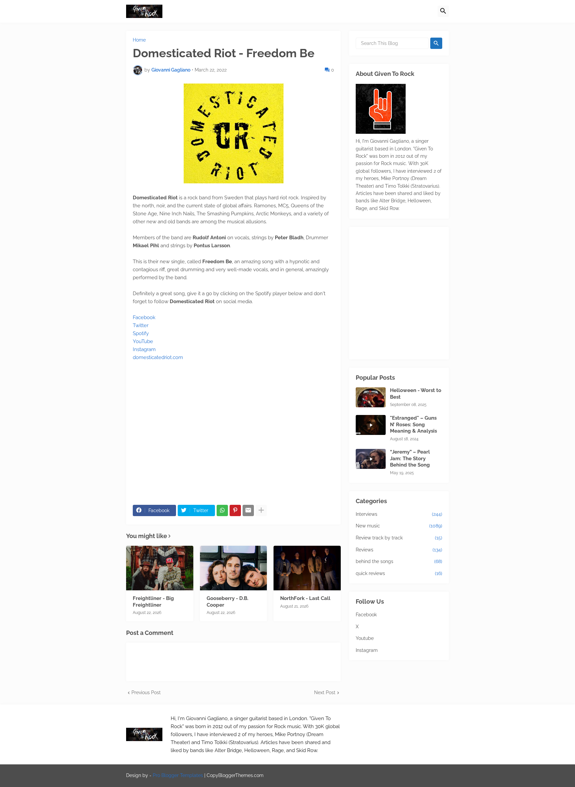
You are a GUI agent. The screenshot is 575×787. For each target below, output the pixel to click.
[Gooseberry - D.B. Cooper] (233, 568)
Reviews (399, 549)
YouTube (143, 341)
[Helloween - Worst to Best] (371, 397)
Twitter (140, 325)
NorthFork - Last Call (305, 598)
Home (139, 40)
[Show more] (261, 510)
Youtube (365, 638)
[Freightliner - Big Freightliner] (159, 568)
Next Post (324, 692)
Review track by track (399, 537)
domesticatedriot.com (158, 357)
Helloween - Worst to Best (415, 393)
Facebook (144, 317)
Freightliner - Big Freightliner (153, 601)
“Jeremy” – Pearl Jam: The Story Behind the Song (410, 458)
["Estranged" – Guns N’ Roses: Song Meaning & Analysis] (371, 425)
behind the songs (399, 561)
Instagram (144, 349)
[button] (443, 11)
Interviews (399, 514)
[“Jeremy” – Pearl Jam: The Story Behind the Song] (371, 459)
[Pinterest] (235, 510)
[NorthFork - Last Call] (307, 568)
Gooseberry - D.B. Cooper (227, 601)
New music (399, 525)
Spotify (141, 333)
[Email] (248, 510)
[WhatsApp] (222, 510)
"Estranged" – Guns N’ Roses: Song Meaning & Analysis (413, 424)
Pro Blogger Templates (178, 775)
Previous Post (146, 692)
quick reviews (399, 573)
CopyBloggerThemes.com (235, 775)
